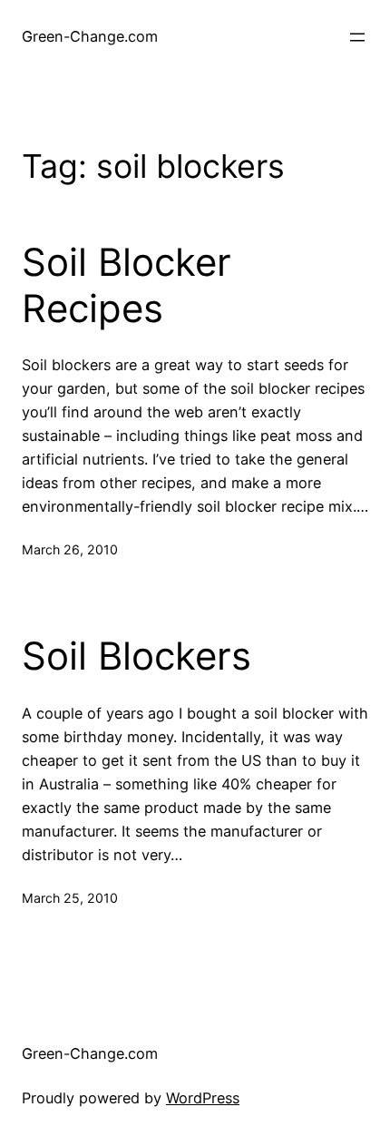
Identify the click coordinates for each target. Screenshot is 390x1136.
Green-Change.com (90, 36)
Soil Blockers (136, 656)
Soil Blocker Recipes (126, 285)
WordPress (202, 1098)
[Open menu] (357, 37)
